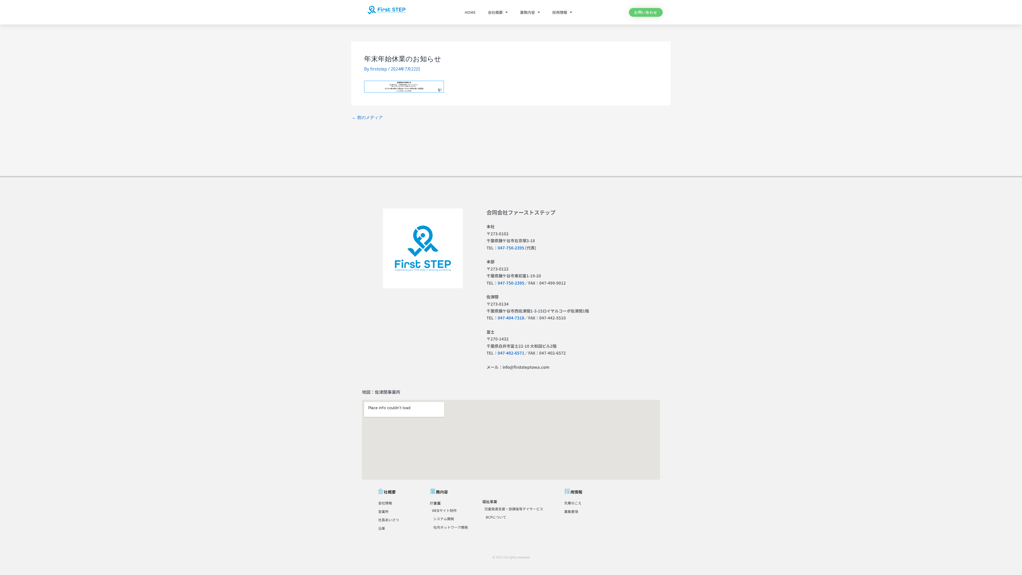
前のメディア (367, 117)
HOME (470, 12)
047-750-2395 (511, 247)
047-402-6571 (511, 353)
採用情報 (559, 12)
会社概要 (495, 12)
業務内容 (527, 12)
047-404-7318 (511, 318)
